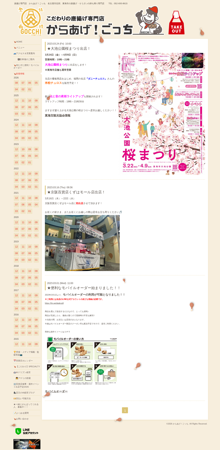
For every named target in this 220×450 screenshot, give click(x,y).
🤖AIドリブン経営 (22, 372)
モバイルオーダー (56, 391)
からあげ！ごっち (180, 424)
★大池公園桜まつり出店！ (69, 48)
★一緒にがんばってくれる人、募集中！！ (26, 405)
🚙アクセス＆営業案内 (24, 53)
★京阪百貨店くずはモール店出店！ (76, 192)
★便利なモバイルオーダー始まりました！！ (84, 288)
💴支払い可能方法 (22, 398)
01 (29, 89)
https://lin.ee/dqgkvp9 (54, 303)
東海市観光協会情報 (57, 115)
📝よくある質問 (21, 413)
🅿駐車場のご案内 (23, 59)
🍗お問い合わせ (21, 419)
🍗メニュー (18, 47)
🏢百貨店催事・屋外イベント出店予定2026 (26, 385)
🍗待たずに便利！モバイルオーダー (26, 66)
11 (23, 100)
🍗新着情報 (18, 73)
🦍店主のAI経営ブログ (24, 392)
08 (16, 83)
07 (23, 83)
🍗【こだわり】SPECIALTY (26, 366)
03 (16, 113)
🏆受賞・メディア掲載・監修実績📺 (26, 353)
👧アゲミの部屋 (22, 378)
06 (29, 83)
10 (29, 100)
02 (23, 89)
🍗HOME (17, 41)
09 (36, 100)
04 (16, 89)
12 (16, 100)
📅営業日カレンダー (23, 360)
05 (36, 83)
